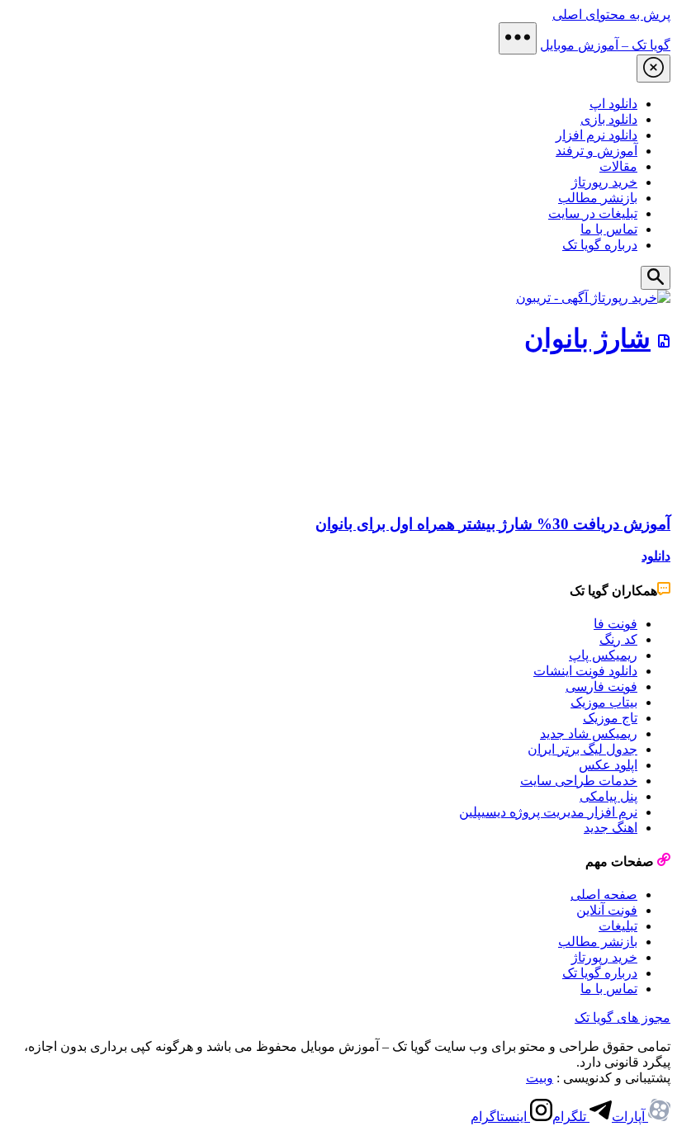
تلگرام (570, 1117)
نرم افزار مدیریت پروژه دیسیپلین (548, 812)
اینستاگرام (500, 1117)
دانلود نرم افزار (596, 135)
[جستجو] (655, 278)
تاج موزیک (610, 718)
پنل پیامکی (608, 796)
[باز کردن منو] (518, 38)
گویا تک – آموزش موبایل (605, 45)
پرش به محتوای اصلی (611, 14)
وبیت (539, 1078)
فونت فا (615, 624)
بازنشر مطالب (597, 198)
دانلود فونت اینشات (585, 671)
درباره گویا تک (599, 245)
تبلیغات (618, 926)
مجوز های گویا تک (622, 1017)
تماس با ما (608, 229)
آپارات (630, 1117)
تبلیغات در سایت (592, 213)
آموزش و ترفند (596, 151)
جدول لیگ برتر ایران (582, 749)
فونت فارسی (601, 686)
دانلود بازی (608, 119)
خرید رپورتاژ (604, 182)
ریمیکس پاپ (603, 655)
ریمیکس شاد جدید (588, 733)
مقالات (618, 166)
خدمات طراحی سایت (578, 781)
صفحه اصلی (603, 894)
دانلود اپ (613, 104)
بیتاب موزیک (603, 702)
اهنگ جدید (610, 828)
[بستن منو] (653, 68)
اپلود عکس (608, 765)
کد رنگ (618, 639)
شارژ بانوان (587, 338)
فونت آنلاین (606, 910)
